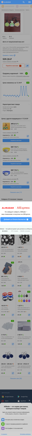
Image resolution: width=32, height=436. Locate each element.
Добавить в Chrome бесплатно (15, 219)
